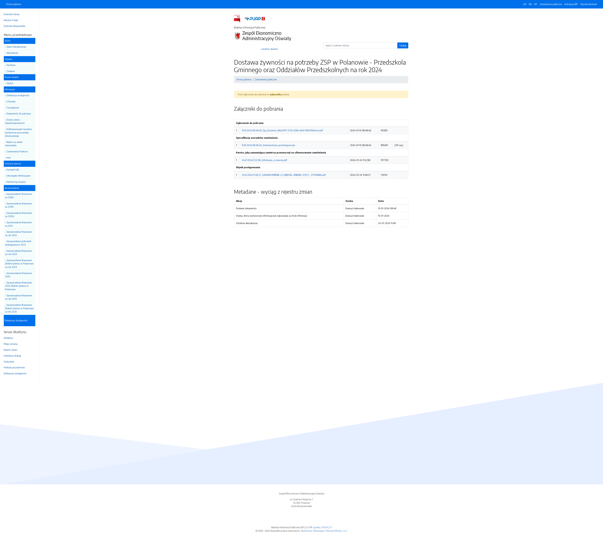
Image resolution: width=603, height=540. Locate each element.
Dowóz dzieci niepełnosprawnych (15, 121)
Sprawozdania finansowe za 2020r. (18, 214)
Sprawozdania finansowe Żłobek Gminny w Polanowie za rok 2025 (19, 308)
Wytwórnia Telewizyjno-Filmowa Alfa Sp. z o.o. (324, 530)
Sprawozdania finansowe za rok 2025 (18, 297)
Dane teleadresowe (16, 46)
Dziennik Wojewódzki (14, 26)
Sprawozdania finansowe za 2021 (18, 224)
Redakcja (8, 337)
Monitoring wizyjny (16, 181)
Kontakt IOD (13, 169)
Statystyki (9, 361)
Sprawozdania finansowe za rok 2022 (18, 233)
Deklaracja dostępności (18, 95)
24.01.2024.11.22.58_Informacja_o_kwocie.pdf (264, 160)
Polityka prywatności (14, 367)
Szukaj (402, 45)
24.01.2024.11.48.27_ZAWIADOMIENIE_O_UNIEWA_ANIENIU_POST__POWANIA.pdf (284, 174)
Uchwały (11, 101)
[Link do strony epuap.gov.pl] (254, 18)
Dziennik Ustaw (11, 14)
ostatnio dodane (269, 48)
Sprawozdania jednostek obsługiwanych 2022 (18, 243)
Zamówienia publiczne (551, 4)
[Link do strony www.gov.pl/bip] (239, 18)
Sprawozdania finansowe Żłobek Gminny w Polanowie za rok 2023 (19, 263)
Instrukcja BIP (571, 4)
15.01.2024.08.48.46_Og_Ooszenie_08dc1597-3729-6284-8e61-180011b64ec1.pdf (282, 130)
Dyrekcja (11, 65)
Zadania (11, 71)
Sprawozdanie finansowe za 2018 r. (18, 195)
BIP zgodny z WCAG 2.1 (320, 527)
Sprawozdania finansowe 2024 (18, 275)
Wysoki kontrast (588, 4)
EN (530, 4)
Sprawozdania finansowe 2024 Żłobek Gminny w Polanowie (18, 286)
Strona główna (13, 4)
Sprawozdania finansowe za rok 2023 (18, 252)
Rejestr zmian (10, 349)
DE (535, 4)
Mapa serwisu (11, 343)
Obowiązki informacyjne (18, 175)
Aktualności (12, 52)
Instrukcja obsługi (12, 355)
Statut (10, 83)
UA (524, 4)
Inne (9, 157)
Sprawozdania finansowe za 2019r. (18, 205)
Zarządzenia (13, 107)
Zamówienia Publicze (17, 151)
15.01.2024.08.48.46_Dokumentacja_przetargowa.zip (268, 145)
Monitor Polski (11, 20)
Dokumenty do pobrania (19, 113)
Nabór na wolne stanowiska (14, 144)
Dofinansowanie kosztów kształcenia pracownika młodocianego (18, 132)
